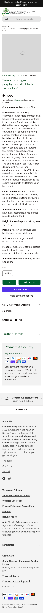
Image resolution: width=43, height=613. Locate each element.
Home (4, 27)
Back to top (21, 410)
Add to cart (29, 282)
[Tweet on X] (11, 319)
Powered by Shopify (16, 607)
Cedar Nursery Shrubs (12, 75)
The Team (7, 461)
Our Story (7, 466)
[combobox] (21, 19)
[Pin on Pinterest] (20, 319)
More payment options (21, 296)
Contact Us (8, 586)
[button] (34, 12)
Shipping (18, 100)
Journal (6, 471)
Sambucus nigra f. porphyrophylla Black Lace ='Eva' (20, 29)
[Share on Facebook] (15, 319)
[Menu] (39, 12)
